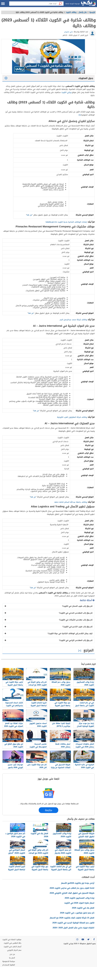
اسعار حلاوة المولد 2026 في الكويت (79, 903)
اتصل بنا (12, 957)
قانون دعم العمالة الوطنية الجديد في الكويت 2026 (73, 923)
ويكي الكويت (66, 92)
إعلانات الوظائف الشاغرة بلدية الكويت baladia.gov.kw (66, 222)
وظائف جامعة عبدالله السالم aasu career (70, 502)
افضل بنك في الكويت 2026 (83, 908)
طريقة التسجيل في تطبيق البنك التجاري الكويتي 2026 (72, 893)
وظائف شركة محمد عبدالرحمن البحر (73, 319)
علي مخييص (68, 31)
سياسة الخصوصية (8, 961)
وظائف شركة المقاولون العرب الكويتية (72, 417)
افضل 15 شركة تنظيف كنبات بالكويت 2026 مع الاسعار (72, 918)
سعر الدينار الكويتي (14, 950)
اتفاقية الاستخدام (8, 964)
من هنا (29, 215)
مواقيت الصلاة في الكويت (11, 939)
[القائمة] (3, 3)
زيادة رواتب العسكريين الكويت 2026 (79, 898)
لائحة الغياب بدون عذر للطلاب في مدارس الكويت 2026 (72, 888)
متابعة (48, 810)
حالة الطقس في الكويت (12, 943)
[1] (80, 115)
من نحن (12, 954)
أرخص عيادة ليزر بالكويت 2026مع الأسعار (77, 883)
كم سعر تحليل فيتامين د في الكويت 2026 (77, 913)
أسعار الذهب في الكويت (12, 946)
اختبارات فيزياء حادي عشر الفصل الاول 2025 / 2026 (73, 927)
